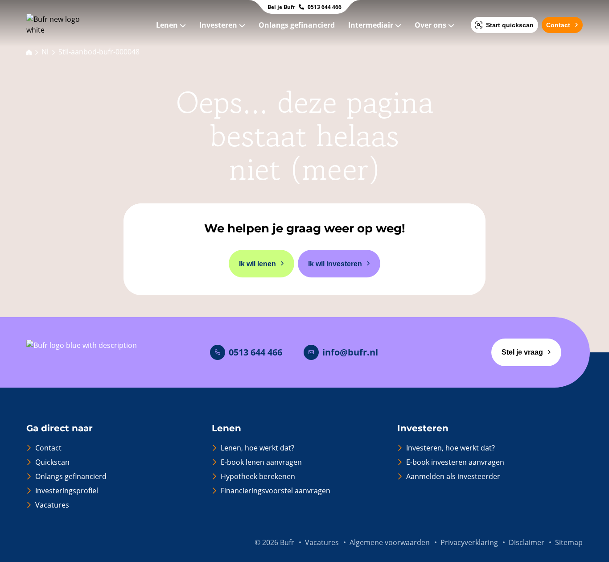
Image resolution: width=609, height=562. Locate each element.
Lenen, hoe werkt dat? (257, 448)
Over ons (431, 25)
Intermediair (371, 25)
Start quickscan (510, 25)
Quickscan (52, 462)
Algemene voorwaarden (390, 542)
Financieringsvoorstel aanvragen (275, 491)
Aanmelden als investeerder (453, 476)
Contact (558, 25)
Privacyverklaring (469, 542)
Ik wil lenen (257, 264)
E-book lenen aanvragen (261, 462)
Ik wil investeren (335, 264)
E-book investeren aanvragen (455, 462)
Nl (45, 52)
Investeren (219, 25)
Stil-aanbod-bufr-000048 (99, 52)
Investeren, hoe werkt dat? (450, 448)
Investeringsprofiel (66, 491)
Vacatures (52, 505)
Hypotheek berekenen (258, 476)
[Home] (29, 51)
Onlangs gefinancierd (298, 25)
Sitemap (569, 542)
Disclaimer (526, 542)
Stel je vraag (522, 352)
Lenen (168, 25)
